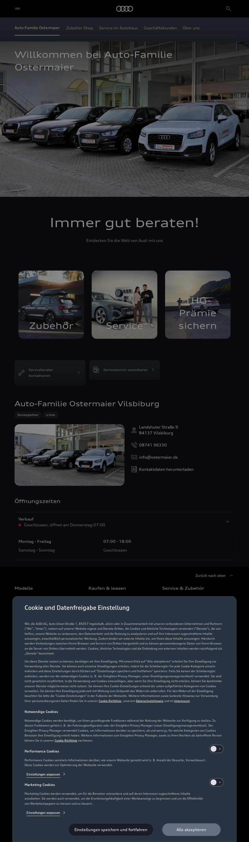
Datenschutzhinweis (149, 701)
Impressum (182, 701)
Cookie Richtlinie (110, 701)
